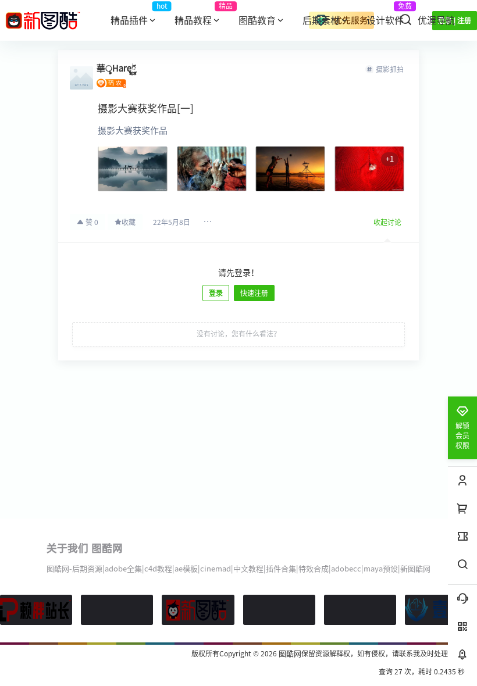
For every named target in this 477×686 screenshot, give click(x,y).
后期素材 (321, 20)
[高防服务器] (441, 610)
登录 (216, 293)
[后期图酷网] (198, 610)
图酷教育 (257, 20)
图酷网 (289, 654)
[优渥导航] (117, 610)
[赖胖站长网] (36, 610)
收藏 (129, 222)
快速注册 (254, 293)
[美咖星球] (360, 610)
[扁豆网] (279, 610)
